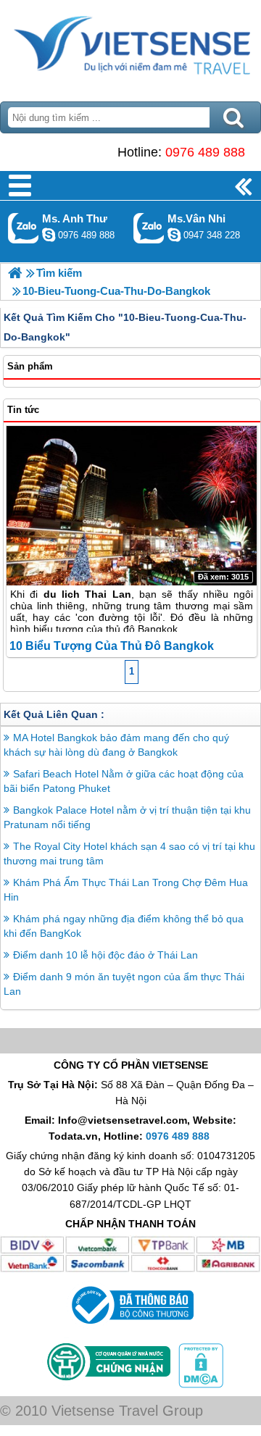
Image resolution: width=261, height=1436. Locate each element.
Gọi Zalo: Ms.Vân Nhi (149, 228)
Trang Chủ (130, 47)
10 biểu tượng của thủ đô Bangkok (111, 646)
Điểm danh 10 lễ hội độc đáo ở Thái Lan (105, 955)
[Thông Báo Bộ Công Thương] (131, 1327)
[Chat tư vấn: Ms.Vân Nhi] (174, 234)
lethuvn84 (48, 234)
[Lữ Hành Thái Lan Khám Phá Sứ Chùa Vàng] (15, 273)
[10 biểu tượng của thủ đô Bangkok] (132, 505)
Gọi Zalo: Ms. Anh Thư (23, 228)
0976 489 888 (205, 152)
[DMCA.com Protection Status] (199, 1384)
